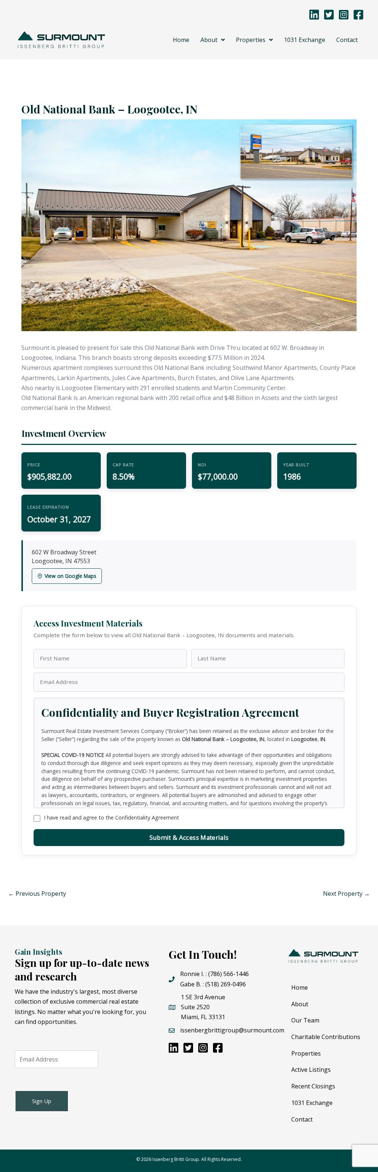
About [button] (299, 1004)
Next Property (346, 893)
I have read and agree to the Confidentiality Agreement (111, 817)
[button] (212, 39)
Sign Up (41, 1101)
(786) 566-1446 (228, 974)
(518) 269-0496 (225, 984)
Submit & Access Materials (189, 837)
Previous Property (37, 893)
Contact (302, 1119)
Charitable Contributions (325, 1037)
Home (299, 987)
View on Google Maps (70, 575)
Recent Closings (313, 1086)
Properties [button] (306, 1053)
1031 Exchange (312, 1103)
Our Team (305, 1020)
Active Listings (311, 1070)
